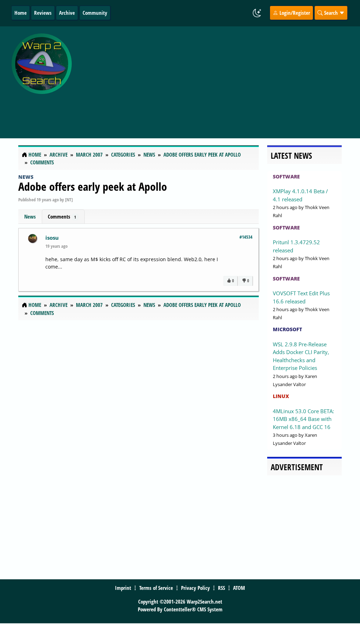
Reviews (43, 12)
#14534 (245, 237)
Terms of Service (156, 587)
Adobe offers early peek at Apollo (92, 186)
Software (286, 176)
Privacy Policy (195, 587)
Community (95, 12)
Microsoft (287, 329)
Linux (281, 396)
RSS (221, 587)
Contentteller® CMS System (193, 609)
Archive (67, 12)
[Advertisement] (217, 78)
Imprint (123, 587)
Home (20, 12)
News (25, 177)
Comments (62, 216)
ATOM (239, 587)
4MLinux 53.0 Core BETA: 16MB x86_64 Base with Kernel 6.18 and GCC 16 (303, 419)
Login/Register (294, 12)
